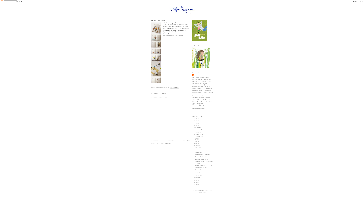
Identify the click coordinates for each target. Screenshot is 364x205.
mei (196, 143)
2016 (195, 121)
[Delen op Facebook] (176, 88)
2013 (195, 180)
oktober (197, 132)
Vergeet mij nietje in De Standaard (204, 165)
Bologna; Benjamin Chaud (202, 157)
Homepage (171, 140)
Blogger (204, 192)
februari (197, 175)
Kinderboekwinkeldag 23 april (203, 150)
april (196, 145)
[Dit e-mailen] (170, 88)
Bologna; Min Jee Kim (201, 167)
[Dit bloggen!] (172, 88)
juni (196, 141)
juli (196, 139)
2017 (195, 118)
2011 (195, 184)
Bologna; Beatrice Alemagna (202, 154)
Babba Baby (198, 152)
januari (197, 177)
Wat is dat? (198, 147)
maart (197, 172)
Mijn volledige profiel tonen (199, 111)
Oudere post (186, 140)
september (198, 134)
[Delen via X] (174, 88)
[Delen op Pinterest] (178, 88)
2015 (195, 123)
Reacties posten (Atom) (165, 143)
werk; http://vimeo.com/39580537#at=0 (173, 35)
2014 (195, 125)
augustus (197, 136)
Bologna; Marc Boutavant (201, 159)
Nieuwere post (154, 140)
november (198, 129)
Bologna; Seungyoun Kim (201, 170)
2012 (195, 182)
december (198, 127)
